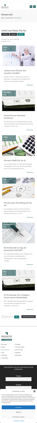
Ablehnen (18, 412)
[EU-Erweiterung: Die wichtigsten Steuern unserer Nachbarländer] (18, 269)
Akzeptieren (18, 407)
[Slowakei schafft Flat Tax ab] (18, 135)
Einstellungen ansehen (18, 417)
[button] (34, 391)
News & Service (9, 18)
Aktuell (5, 34)
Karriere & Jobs (19, 349)
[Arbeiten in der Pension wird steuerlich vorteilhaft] (18, 45)
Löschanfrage (4, 358)
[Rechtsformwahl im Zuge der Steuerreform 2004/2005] (18, 222)
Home (2, 18)
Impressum (22, 420)
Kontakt (3, 347)
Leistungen (17, 344)
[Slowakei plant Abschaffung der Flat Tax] (18, 177)
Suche (21, 34)
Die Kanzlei (4, 344)
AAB (2, 352)
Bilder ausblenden (28, 316)
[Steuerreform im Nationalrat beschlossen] (18, 90)
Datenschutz (16, 420)
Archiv (13, 34)
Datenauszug (18, 355)
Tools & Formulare (19, 347)
